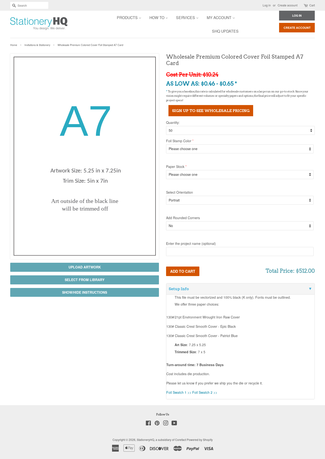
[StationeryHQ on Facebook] (148, 424)
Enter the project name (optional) (191, 243)
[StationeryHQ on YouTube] (174, 424)
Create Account (297, 27)
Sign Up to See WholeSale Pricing (211, 110)
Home (13, 45)
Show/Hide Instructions (84, 292)
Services (186, 17)
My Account (219, 17)
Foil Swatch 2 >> (204, 392)
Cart (312, 5)
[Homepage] (25, 24)
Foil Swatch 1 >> (178, 392)
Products (128, 17)
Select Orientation (179, 192)
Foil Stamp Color (178, 140)
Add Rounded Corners (183, 217)
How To (157, 17)
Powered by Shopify (200, 440)
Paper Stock (175, 166)
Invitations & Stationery (37, 45)
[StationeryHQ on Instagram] (165, 424)
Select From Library (84, 279)
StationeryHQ (145, 440)
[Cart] (306, 5)
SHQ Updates (225, 31)
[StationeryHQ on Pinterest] (157, 424)
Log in (267, 5)
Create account (287, 5)
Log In (297, 15)
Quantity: (173, 122)
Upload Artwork (85, 267)
